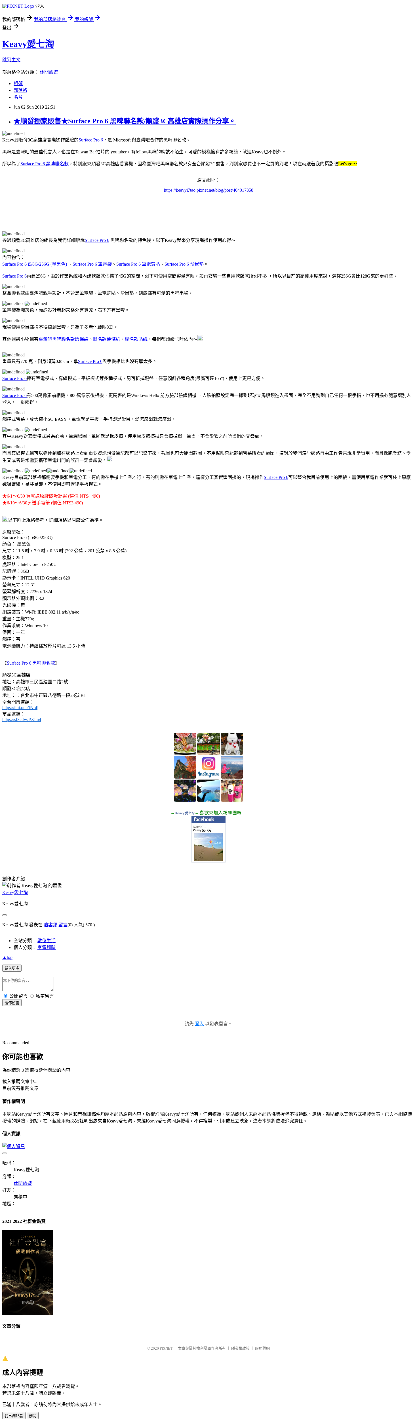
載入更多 (12, 968)
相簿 (18, 83)
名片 (18, 97)
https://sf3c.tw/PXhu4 (21, 719)
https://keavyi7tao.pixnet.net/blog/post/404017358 (208, 190)
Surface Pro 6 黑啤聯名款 (44, 163)
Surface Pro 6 (91, 140)
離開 (32, 1416)
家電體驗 (46, 947)
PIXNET (166, 1348)
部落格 (20, 90)
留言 (63, 924)
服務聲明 (262, 1348)
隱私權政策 (240, 1348)
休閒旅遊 (49, 72)
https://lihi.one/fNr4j (20, 707)
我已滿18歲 (14, 1416)
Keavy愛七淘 (28, 44)
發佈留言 (12, 1003)
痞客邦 (50, 924)
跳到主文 (11, 59)
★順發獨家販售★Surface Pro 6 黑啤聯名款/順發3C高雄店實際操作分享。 (125, 121)
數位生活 (46, 940)
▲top (7, 957)
